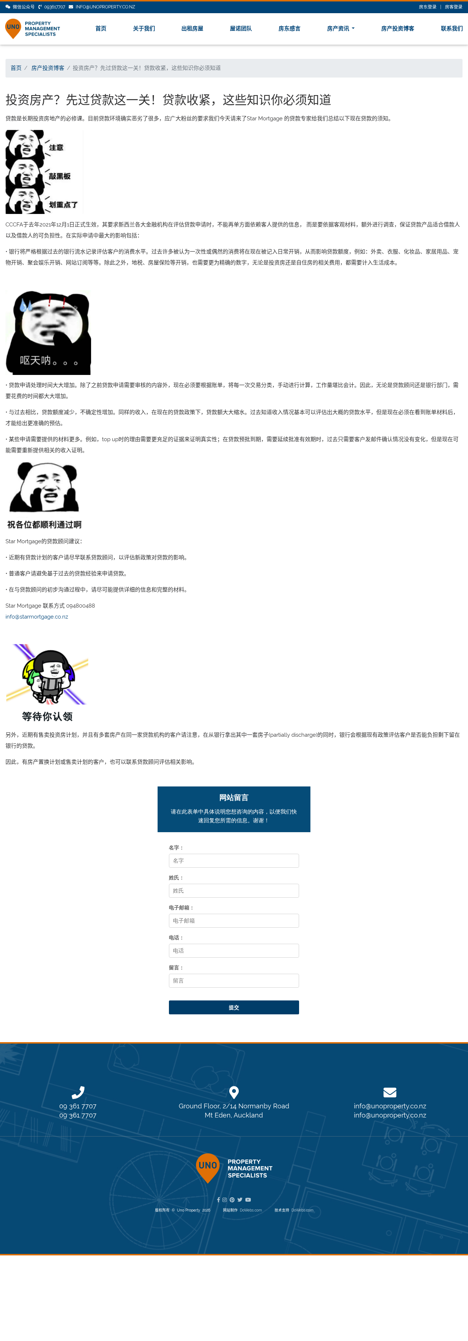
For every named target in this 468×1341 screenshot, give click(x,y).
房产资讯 (339, 28)
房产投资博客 (397, 28)
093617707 (54, 7)
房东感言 (290, 28)
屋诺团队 (241, 28)
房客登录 (454, 7)
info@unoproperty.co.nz (105, 7)
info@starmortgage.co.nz (36, 616)
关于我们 (144, 28)
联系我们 (452, 28)
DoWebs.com (251, 1210)
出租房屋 (192, 28)
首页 (100, 28)
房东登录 (428, 7)
